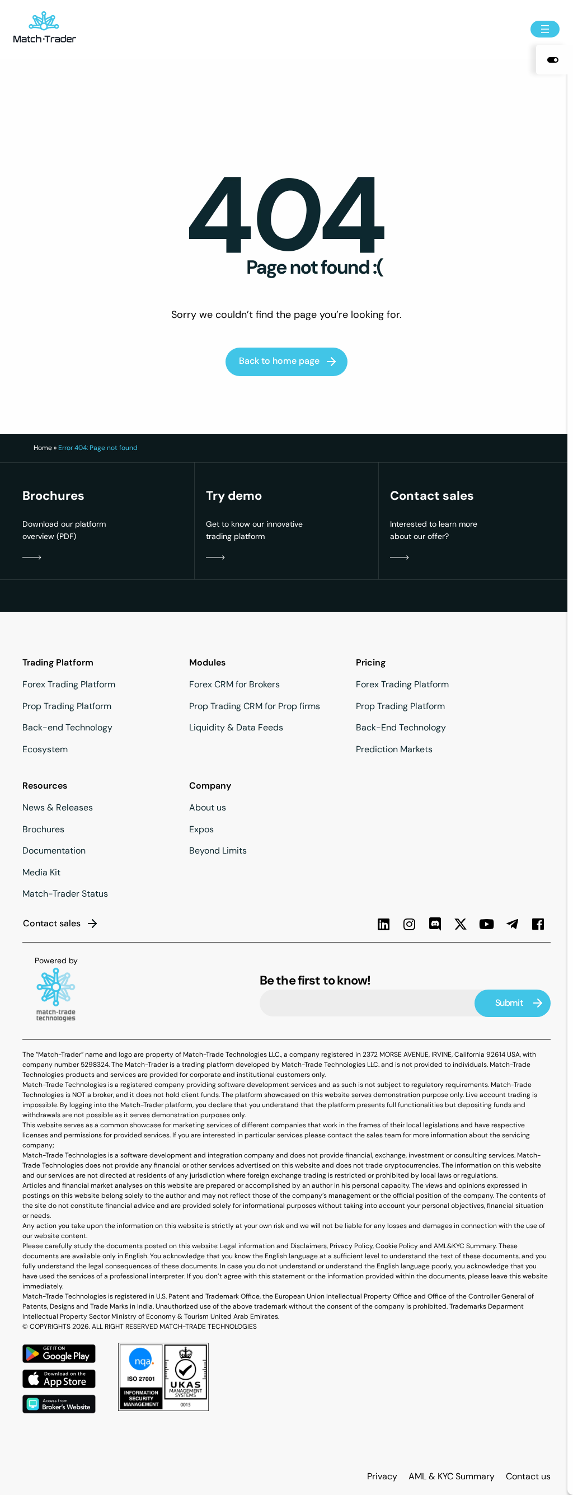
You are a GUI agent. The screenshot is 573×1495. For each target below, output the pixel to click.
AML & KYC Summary (451, 1476)
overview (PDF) (49, 536)
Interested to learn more (433, 524)
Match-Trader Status (65, 893)
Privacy (382, 1476)
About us (207, 807)
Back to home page (279, 361)
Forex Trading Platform (68, 684)
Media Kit (41, 872)
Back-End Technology (401, 727)
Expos (201, 829)
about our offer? (419, 536)
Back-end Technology (67, 727)
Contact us (528, 1476)
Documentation (54, 850)
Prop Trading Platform (66, 706)
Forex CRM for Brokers (234, 684)
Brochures (43, 829)
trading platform (235, 536)
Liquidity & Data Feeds (236, 727)
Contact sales (52, 923)
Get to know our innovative (254, 524)
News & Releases (57, 807)
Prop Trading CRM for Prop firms (254, 706)
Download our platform (64, 524)
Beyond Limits (218, 850)
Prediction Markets (394, 749)
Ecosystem (45, 749)
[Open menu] (545, 29)
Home (43, 447)
